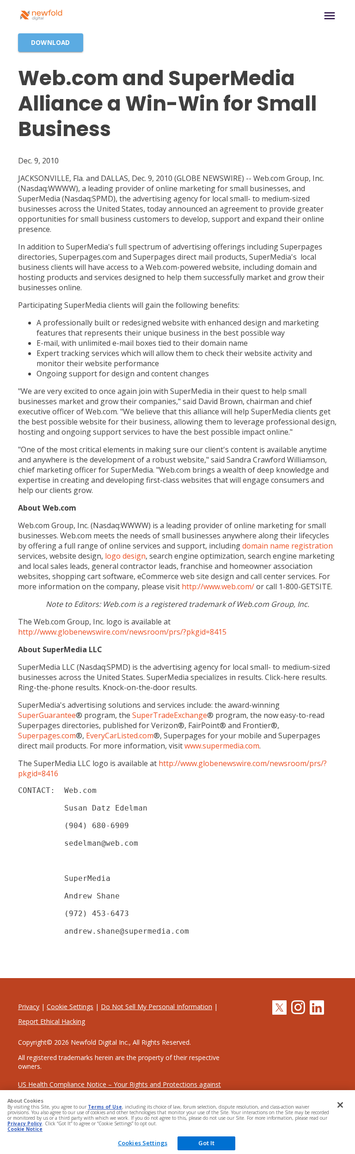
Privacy (28, 1006)
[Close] (340, 1105)
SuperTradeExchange (169, 715)
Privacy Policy (24, 1123)
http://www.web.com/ (218, 586)
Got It (206, 1143)
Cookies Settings (142, 1143)
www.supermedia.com (221, 746)
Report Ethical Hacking (51, 1021)
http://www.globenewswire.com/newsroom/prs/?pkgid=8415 (122, 632)
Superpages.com (47, 735)
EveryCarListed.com (119, 735)
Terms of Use (105, 1107)
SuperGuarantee (47, 715)
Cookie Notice (25, 1129)
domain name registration (287, 546)
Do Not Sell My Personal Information (156, 1006)
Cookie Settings (70, 1006)
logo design (125, 556)
